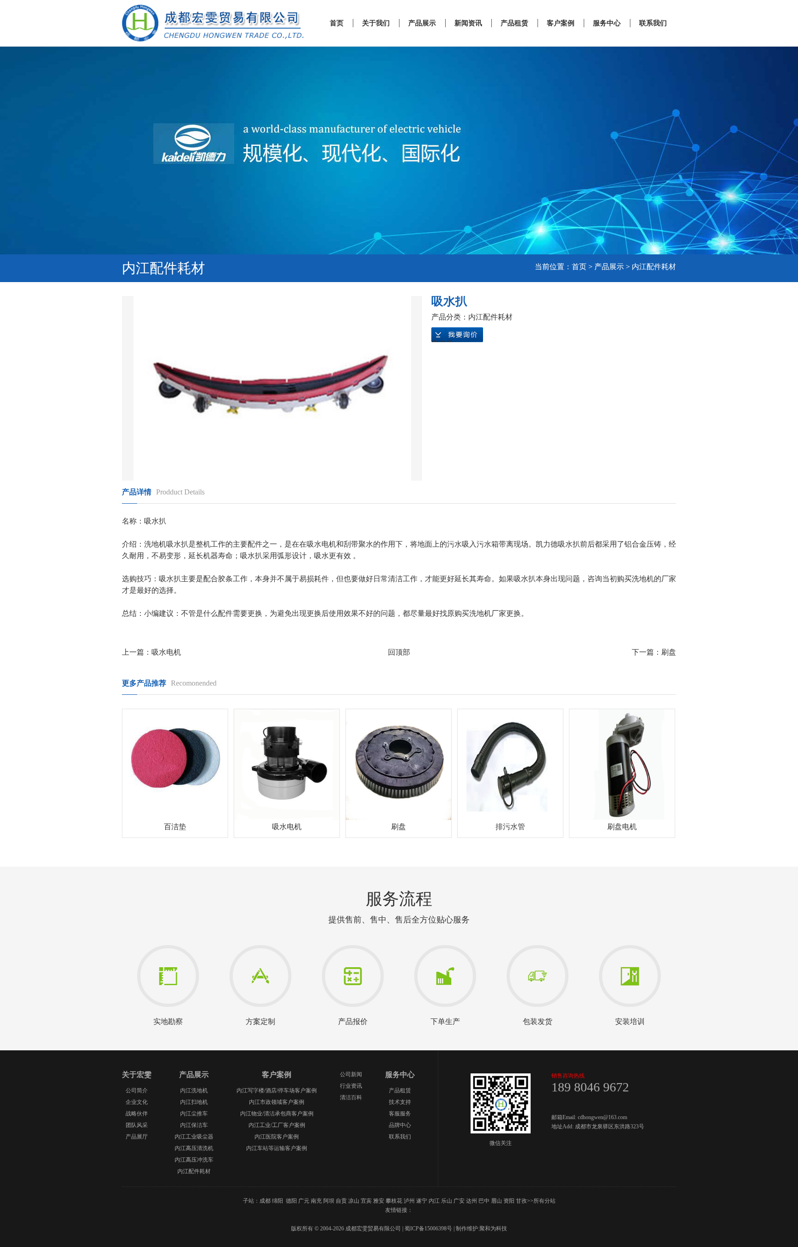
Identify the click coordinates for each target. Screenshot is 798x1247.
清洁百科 (351, 1097)
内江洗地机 (194, 1090)
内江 (434, 1201)
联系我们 (653, 23)
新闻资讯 (468, 23)
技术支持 (400, 1102)
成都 (265, 1201)
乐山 (446, 1201)
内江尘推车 (194, 1113)
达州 (471, 1201)
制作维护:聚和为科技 (481, 1228)
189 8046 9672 (590, 1087)
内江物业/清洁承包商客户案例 (277, 1113)
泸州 (409, 1201)
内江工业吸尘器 (194, 1136)
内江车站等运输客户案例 (276, 1148)
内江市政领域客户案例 (276, 1102)
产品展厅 (137, 1136)
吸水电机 (166, 652)
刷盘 (668, 652)
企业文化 (137, 1102)
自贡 (341, 1201)
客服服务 (400, 1113)
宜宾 (366, 1201)
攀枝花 (394, 1201)
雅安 (378, 1201)
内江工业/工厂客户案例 (276, 1125)
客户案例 (560, 23)
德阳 (291, 1201)
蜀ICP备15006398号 (428, 1228)
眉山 (496, 1201)
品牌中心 (400, 1125)
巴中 (484, 1201)
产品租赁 (514, 23)
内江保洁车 (194, 1125)
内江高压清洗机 (194, 1148)
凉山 (353, 1201)
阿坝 (328, 1201)
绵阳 (277, 1201)
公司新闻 (351, 1074)
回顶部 (399, 652)
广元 (303, 1201)
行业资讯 (351, 1086)
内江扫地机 (194, 1102)
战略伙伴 (137, 1113)
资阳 (508, 1201)
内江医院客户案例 (276, 1136)
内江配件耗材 (654, 267)
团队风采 (137, 1125)
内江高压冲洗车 (194, 1160)
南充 (316, 1201)
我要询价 (457, 335)
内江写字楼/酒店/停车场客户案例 (276, 1090)
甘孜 (521, 1201)
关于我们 (376, 23)
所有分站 (544, 1201)
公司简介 (137, 1090)
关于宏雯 (136, 1074)
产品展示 (422, 23)
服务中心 (607, 23)
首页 (337, 23)
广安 (459, 1201)
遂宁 (421, 1201)
